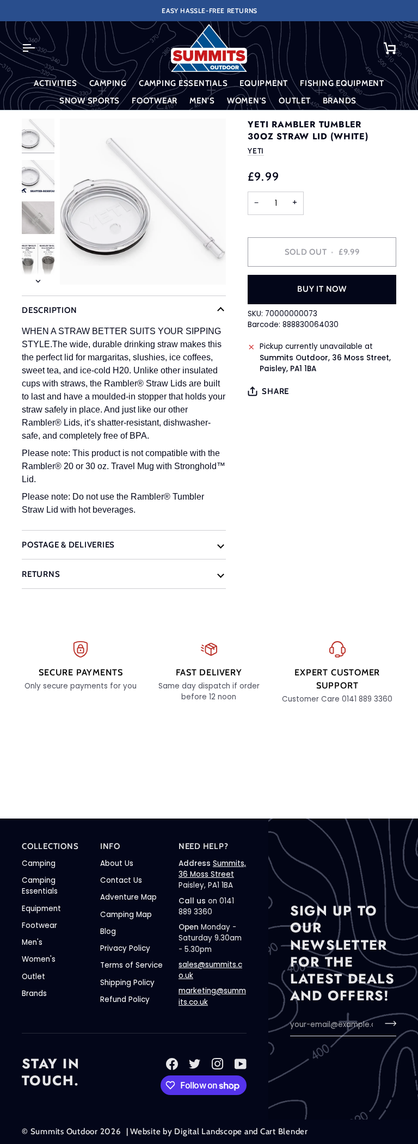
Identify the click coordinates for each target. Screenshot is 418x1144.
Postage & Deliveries (68, 545)
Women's (39, 959)
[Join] (387, 1023)
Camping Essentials (40, 885)
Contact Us (121, 880)
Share (275, 391)
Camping (39, 863)
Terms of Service (131, 965)
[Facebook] (172, 1064)
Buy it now (322, 289)
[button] (55, 84)
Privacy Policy (125, 948)
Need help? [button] (204, 846)
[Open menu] (38, 48)
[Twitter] (195, 1064)
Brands (34, 993)
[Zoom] (143, 202)
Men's (32, 942)
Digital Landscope (208, 1131)
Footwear (39, 925)
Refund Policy (125, 999)
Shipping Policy (127, 982)
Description (49, 310)
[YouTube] (241, 1064)
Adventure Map (128, 897)
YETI (256, 150)
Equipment (41, 908)
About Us (116, 863)
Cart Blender (284, 1131)
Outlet (33, 976)
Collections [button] (50, 846)
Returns (41, 574)
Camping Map (126, 914)
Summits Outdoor (64, 1131)
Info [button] (110, 846)
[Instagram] (218, 1064)
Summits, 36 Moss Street (212, 868)
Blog (108, 931)
